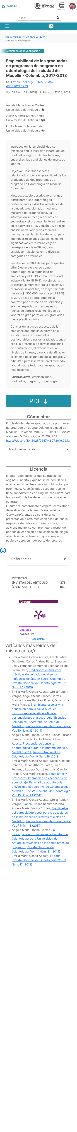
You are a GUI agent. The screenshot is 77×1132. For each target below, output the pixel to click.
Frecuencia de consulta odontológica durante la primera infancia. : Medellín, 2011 (40, 748)
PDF (36, 401)
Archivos (17, 36)
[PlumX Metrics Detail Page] (38, 614)
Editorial (56, 856)
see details (38, 639)
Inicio (8, 36)
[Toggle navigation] (7, 26)
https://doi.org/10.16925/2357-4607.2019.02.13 (38, 440)
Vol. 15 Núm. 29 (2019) (34, 36)
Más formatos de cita (22, 449)
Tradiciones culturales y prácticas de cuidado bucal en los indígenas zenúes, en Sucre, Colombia (38, 674)
